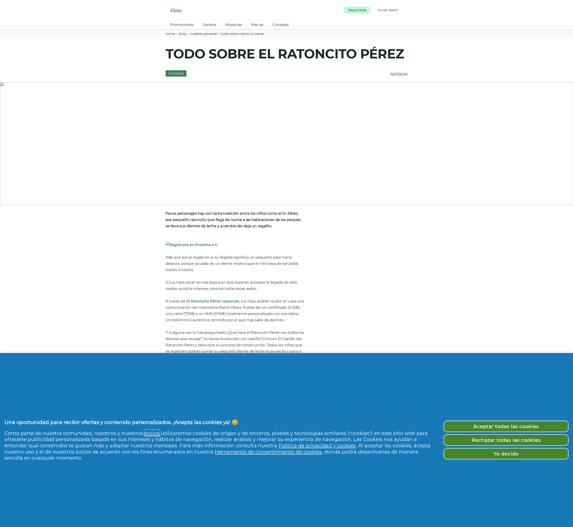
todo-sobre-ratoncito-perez (242, 34)
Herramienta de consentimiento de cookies (268, 452)
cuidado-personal (203, 34)
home (170, 34)
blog (182, 34)
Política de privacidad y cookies (317, 445)
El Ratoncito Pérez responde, (213, 301)
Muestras (233, 25)
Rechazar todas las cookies (506, 440)
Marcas (257, 25)
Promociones (182, 25)
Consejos (280, 25)
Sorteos (209, 25)
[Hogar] (176, 10)
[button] (357, 10)
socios (152, 433)
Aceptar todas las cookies (506, 426)
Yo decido (506, 453)
